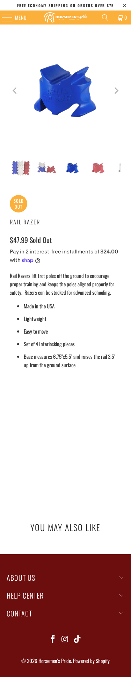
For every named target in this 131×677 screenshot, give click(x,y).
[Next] (116, 90)
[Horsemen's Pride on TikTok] (77, 639)
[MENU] (3, 18)
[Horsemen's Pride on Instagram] (65, 639)
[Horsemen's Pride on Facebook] (53, 639)
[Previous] (15, 90)
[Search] (105, 18)
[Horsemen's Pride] (66, 18)
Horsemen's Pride (54, 660)
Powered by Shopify (91, 660)
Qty (13, 415)
